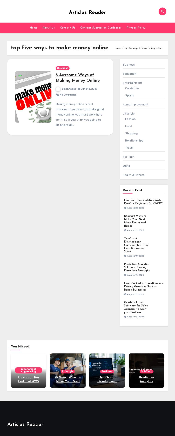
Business (62, 68)
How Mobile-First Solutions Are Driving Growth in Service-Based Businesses (143, 286)
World (126, 165)
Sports (129, 95)
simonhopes (69, 89)
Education (129, 73)
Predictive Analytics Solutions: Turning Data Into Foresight (137, 267)
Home (33, 27)
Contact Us (67, 27)
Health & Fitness (133, 175)
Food (128, 126)
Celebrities (132, 88)
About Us (49, 27)
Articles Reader (87, 12)
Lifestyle (128, 113)
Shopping (131, 133)
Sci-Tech (128, 156)
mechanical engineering (28, 370)
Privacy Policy (136, 27)
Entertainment (132, 82)
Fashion (130, 119)
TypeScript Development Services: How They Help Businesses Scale (136, 245)
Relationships (134, 140)
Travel (129, 147)
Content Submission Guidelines (101, 27)
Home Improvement (135, 104)
